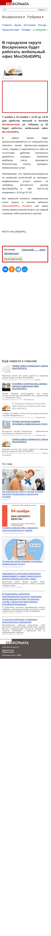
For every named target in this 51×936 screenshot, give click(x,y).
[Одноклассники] (12, 269)
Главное (7, 25)
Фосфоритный (10, 124)
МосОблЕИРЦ (10, 132)
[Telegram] (18, 269)
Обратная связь (8, 650)
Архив (17, 25)
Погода (42, 25)
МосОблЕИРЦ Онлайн (17, 206)
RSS (19, 655)
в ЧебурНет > (41, 29)
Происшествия (10, 29)
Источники (30, 25)
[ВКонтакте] (5, 269)
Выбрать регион (8, 652)
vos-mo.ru (10, 78)
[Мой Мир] (25, 269)
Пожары (26, 29)
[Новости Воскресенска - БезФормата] (15, 3)
